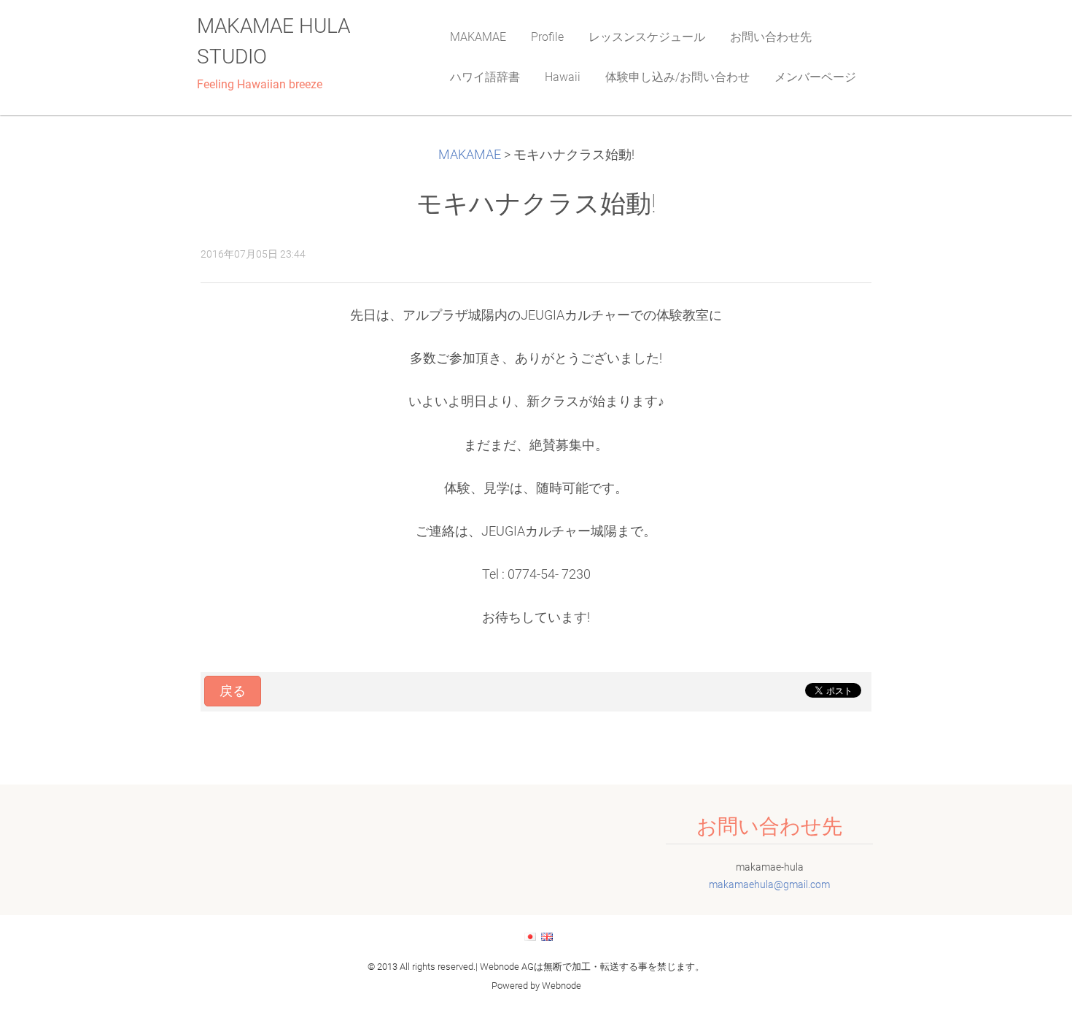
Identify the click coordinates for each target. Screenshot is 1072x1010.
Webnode (561, 985)
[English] (547, 936)
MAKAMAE (469, 154)
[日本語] (530, 936)
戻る (233, 691)
